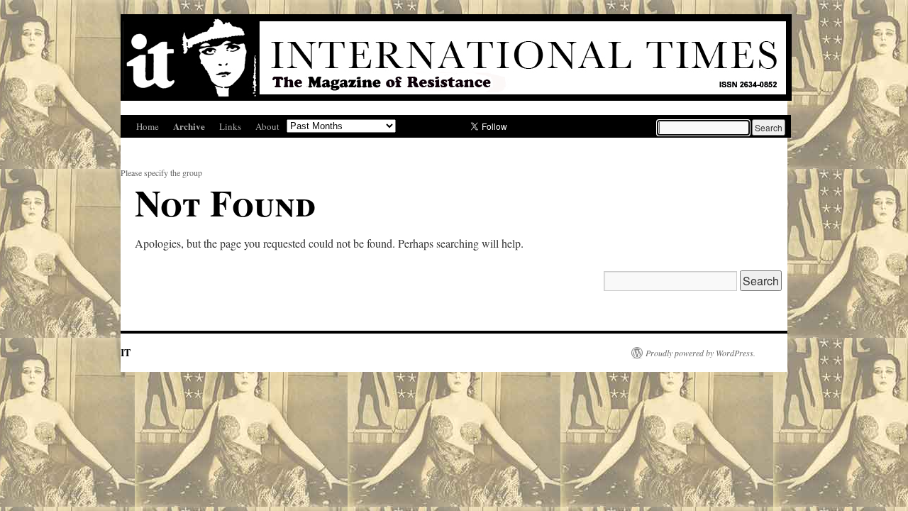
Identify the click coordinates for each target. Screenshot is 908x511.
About (267, 126)
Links (230, 126)
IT (126, 352)
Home (147, 126)
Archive (189, 126)
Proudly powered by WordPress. (700, 352)
